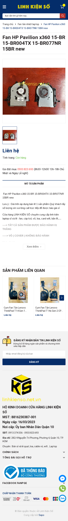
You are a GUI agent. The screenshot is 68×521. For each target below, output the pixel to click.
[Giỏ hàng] (62, 6)
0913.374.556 (15, 432)
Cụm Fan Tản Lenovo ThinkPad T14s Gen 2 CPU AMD (49, 310)
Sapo (41, 515)
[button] (61, 297)
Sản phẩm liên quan (23, 270)
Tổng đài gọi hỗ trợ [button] (17, 457)
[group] (34, 91)
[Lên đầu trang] (62, 505)
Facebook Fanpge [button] (14, 483)
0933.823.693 (25, 169)
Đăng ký (34, 362)
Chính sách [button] (10, 452)
